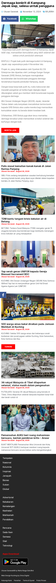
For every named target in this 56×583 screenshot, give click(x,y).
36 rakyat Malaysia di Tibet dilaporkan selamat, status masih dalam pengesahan (25, 384)
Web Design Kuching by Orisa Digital (15, 575)
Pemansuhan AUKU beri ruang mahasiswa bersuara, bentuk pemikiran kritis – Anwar (25, 436)
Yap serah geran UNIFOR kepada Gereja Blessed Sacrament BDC (24, 273)
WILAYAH (49, 11)
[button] (10, 19)
